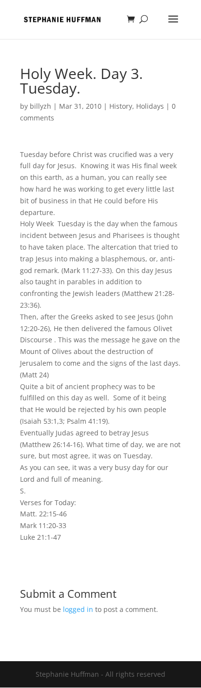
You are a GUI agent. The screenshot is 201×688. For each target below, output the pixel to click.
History (120, 106)
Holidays (150, 106)
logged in (78, 609)
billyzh (40, 106)
